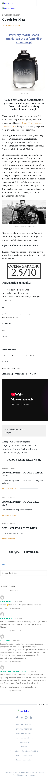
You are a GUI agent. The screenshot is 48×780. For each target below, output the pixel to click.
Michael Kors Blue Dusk (19, 528)
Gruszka (31, 445)
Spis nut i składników (24, 755)
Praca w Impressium (24, 760)
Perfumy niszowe (9, 489)
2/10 (10, 445)
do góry (41, 704)
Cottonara (5, 640)
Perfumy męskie (11, 25)
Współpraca (24, 742)
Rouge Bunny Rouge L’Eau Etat (21, 503)
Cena (16, 445)
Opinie (16, 449)
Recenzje (14, 452)
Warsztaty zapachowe (24, 738)
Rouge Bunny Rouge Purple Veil (22, 474)
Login (2, 564)
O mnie (24, 747)
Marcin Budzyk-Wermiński (13, 671)
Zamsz (23, 452)
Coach (23, 445)
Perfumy (25, 449)
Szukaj (39, 3)
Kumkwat (7, 449)
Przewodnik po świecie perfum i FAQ (24, 751)
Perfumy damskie (24, 725)
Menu (45, 3)
